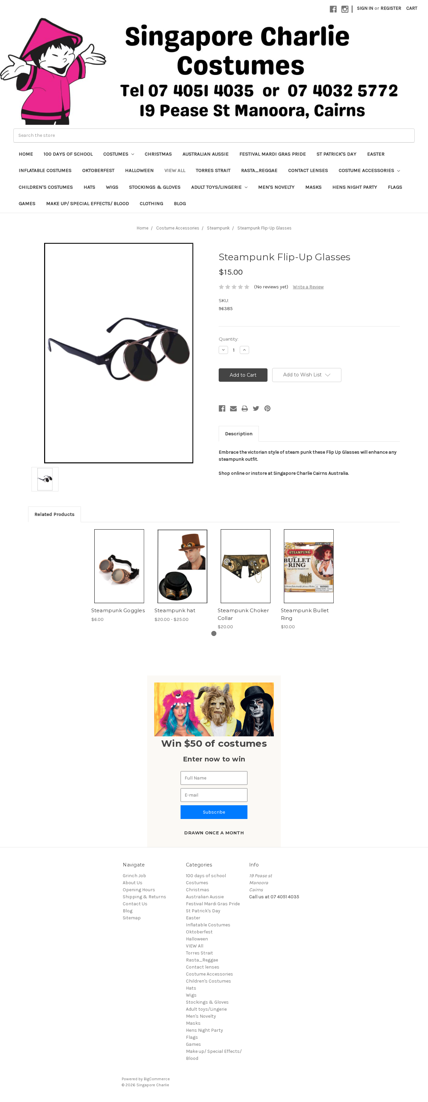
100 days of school (68, 154)
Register (391, 8)
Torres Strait (213, 170)
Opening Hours (139, 890)
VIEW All (175, 170)
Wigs (112, 187)
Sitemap (132, 918)
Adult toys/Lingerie (217, 187)
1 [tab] (213, 633)
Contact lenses (308, 170)
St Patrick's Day (336, 154)
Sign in (365, 8)
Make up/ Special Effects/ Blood (87, 203)
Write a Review (308, 287)
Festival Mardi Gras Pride (272, 154)
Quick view (119, 560)
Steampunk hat (174, 610)
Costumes (116, 154)
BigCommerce (157, 1079)
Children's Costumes (46, 187)
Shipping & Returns (144, 897)
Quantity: (228, 339)
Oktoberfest (98, 170)
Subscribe (214, 812)
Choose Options (182, 572)
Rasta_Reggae (259, 170)
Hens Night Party (354, 187)
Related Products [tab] (54, 514)
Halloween (139, 170)
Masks (313, 187)
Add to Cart (119, 572)
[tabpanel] (119, 576)
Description (238, 434)
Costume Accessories (367, 170)
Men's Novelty (276, 187)
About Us (132, 883)
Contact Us (135, 904)
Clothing (151, 203)
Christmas (158, 154)
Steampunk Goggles (118, 610)
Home (26, 154)
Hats (89, 187)
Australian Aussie (206, 154)
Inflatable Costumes (45, 170)
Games (27, 203)
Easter (376, 154)
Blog (180, 203)
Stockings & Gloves (155, 187)
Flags (395, 187)
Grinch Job (134, 876)
